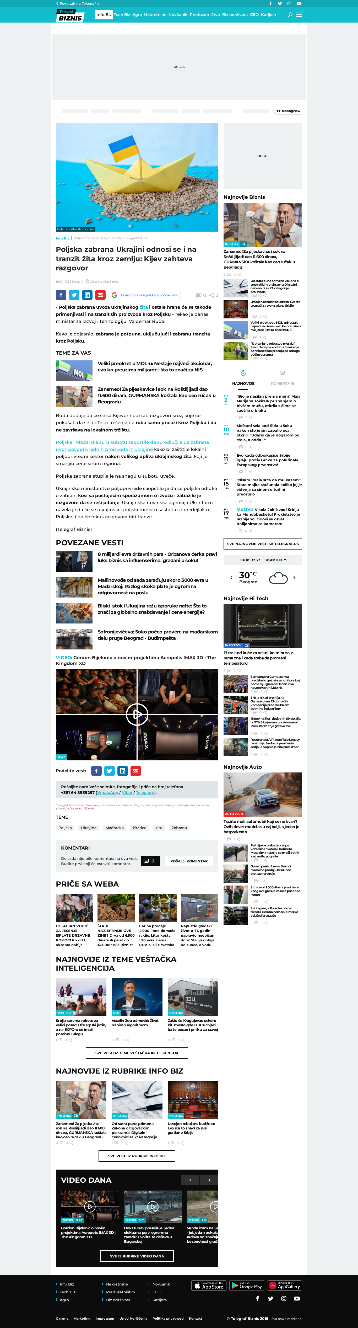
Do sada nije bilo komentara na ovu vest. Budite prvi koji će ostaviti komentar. (99, 861)
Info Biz (62, 238)
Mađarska (115, 827)
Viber (127, 792)
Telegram (145, 792)
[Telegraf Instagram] (289, 3)
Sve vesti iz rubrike (137, 1156)
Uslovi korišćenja (81, 808)
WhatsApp (107, 792)
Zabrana (179, 827)
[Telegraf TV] (298, 3)
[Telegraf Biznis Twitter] (279, 3)
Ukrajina (88, 827)
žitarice (140, 827)
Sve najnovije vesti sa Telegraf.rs (263, 544)
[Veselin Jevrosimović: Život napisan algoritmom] (137, 997)
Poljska (65, 827)
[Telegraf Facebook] (270, 3)
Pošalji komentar (189, 861)
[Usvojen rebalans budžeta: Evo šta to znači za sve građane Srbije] (193, 1100)
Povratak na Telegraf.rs (80, 3)
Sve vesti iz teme (136, 1053)
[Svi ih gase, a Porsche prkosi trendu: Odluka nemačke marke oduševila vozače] (236, 915)
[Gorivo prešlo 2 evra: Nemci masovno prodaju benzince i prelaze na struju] (236, 874)
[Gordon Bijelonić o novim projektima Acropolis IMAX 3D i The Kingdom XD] (90, 1207)
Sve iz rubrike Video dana (137, 1256)
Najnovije (244, 197)
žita (144, 307)
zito (159, 827)
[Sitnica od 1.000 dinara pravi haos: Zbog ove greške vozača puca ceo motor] (236, 895)
